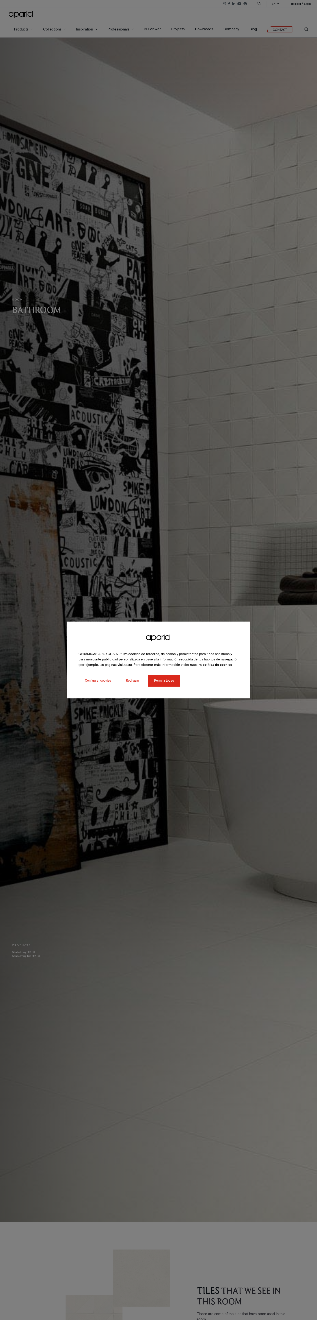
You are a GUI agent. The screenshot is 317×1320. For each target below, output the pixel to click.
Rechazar (132, 681)
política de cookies (217, 665)
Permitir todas (164, 681)
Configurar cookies (98, 681)
